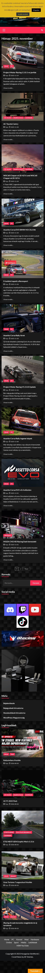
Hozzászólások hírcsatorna (14, 713)
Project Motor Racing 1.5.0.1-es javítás (19, 72)
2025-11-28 (15, 127)
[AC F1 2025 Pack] (23, 784)
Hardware (7, 535)
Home (6, 939)
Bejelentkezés (9, 703)
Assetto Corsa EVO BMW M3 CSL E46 (19, 230)
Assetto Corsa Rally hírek (14, 335)
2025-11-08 (15, 441)
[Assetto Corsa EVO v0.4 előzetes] (23, 473)
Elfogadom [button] (36, 10)
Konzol (13, 876)
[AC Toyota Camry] (23, 107)
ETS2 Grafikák (9, 832)
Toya (6, 76)
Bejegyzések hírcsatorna (13, 708)
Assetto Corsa (18, 118)
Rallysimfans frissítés (12, 760)
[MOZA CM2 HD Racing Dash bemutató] (23, 524)
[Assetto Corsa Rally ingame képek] (23, 421)
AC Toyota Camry (10, 124)
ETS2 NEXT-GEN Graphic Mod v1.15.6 (18, 841)
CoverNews (16, 957)
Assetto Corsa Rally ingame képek (17, 438)
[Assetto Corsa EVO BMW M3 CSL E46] (23, 212)
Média (23, 942)
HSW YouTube (23, 945)
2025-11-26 (15, 390)
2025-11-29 (15, 75)
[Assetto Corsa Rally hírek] (23, 318)
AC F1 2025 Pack (10, 801)
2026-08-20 (15, 763)
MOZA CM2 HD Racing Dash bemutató (19, 541)
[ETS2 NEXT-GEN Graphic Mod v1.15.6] (23, 825)
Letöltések (28, 118)
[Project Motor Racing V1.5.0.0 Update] (23, 370)
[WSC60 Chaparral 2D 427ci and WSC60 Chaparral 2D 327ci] (23, 158)
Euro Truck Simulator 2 (23, 832)
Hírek (6, 66)
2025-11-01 (15, 493)
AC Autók (7, 118)
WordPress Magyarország (14, 718)
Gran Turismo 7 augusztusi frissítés (17, 882)
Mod (12, 754)
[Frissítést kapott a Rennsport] (23, 264)
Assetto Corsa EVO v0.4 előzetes (17, 490)
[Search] (42, 30)
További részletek (23, 14)
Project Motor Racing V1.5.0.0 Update (19, 387)
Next (26, 569)
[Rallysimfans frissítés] (23, 743)
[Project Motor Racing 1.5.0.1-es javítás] (23, 55)
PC (12, 66)
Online (9, 942)
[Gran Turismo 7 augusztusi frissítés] (23, 865)
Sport (16, 942)
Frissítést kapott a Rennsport (15, 281)
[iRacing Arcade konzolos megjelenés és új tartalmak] (23, 906)
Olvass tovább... (8, 88)
